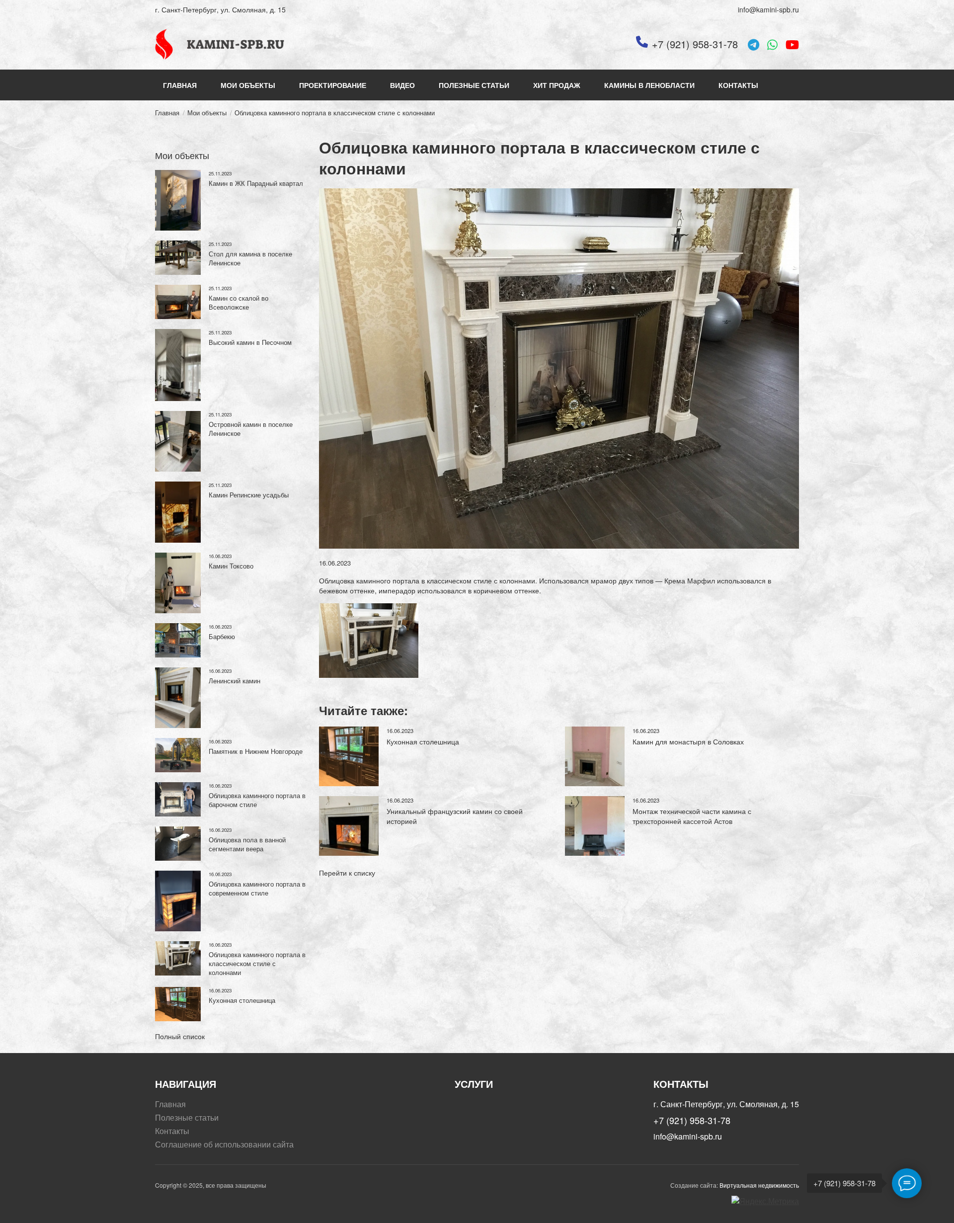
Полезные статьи (474, 85)
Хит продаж (556, 85)
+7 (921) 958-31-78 (695, 44)
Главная (180, 85)
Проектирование (332, 85)
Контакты (738, 85)
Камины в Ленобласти (649, 85)
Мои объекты (248, 85)
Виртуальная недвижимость (759, 1185)
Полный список (180, 1036)
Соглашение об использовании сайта (224, 1144)
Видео (402, 85)
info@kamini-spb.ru (768, 9)
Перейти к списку (347, 873)
